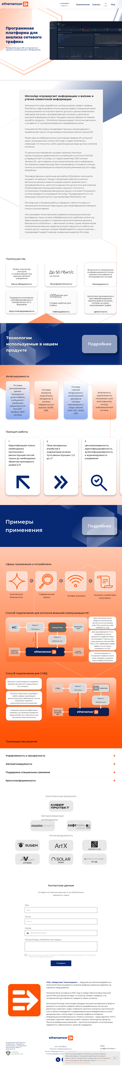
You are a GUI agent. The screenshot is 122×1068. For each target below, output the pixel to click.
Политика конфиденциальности (61, 1049)
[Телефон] (58, 1059)
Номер (28, 928)
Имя (27, 905)
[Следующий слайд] (114, 430)
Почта (28, 917)
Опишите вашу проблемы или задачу (43, 940)
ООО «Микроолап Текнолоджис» (61, 982)
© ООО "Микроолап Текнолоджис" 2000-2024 (61, 1051)
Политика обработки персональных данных (61, 1054)
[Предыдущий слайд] (110, 430)
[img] (15, 4)
